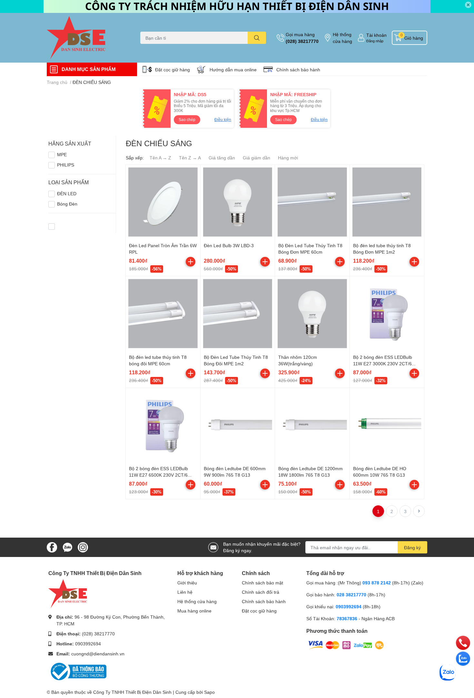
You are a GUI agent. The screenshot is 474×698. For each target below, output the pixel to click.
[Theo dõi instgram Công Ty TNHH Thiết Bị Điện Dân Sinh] (83, 547)
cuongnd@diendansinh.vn (97, 653)
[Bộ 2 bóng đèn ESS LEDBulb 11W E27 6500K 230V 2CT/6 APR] (163, 425)
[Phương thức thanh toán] (346, 644)
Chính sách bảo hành (298, 69)
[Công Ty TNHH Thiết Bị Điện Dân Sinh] (87, 37)
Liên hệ (185, 592)
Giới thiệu (187, 582)
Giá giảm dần (256, 157)
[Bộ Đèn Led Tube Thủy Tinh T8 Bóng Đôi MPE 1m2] (237, 313)
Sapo (209, 692)
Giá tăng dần (222, 157)
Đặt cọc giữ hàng (172, 69)
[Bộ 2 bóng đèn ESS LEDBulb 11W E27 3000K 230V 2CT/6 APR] (387, 313)
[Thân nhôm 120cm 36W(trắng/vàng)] (312, 313)
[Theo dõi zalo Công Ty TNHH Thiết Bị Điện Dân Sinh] (67, 547)
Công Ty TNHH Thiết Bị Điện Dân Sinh (132, 692)
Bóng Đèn (67, 204)
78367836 (347, 618)
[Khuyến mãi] (237, 6)
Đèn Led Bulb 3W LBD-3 (229, 245)
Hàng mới (288, 157)
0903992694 (88, 643)
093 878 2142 (376, 582)
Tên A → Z (160, 157)
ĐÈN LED (66, 193)
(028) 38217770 (302, 41)
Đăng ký (412, 547)
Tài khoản (376, 35)
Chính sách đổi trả (260, 592)
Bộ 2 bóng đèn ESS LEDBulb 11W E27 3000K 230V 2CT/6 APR (382, 363)
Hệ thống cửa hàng (342, 38)
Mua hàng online (194, 610)
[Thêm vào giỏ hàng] (190, 262)
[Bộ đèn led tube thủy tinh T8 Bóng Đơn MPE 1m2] (387, 202)
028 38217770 (351, 594)
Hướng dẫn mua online (233, 69)
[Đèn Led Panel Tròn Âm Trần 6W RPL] (163, 202)
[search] (257, 38)
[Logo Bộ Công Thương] (77, 670)
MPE (62, 154)
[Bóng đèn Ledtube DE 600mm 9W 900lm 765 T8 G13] (237, 425)
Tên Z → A (190, 157)
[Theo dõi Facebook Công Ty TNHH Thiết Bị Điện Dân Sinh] (52, 547)
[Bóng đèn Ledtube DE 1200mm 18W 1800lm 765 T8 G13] (312, 425)
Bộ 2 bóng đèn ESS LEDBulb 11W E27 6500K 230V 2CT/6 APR (158, 475)
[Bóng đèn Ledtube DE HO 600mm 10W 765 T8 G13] (387, 425)
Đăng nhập (374, 41)
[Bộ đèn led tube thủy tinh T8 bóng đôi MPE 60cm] (163, 313)
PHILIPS (65, 164)
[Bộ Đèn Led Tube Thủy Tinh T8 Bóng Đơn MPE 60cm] (312, 202)
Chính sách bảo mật (262, 582)
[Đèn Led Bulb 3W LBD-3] (237, 202)
